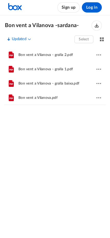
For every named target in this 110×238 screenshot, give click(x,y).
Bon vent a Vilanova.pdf (38, 98)
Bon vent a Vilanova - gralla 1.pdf (45, 69)
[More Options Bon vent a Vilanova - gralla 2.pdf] (99, 55)
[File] (11, 55)
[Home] (15, 7)
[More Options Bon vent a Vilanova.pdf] (99, 98)
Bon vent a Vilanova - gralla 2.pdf (45, 55)
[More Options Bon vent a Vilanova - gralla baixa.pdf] (99, 83)
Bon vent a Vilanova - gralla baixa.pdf (48, 83)
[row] (55, 55)
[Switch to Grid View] (102, 39)
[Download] (97, 25)
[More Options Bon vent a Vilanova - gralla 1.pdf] (99, 69)
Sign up (68, 7)
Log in (91, 7)
